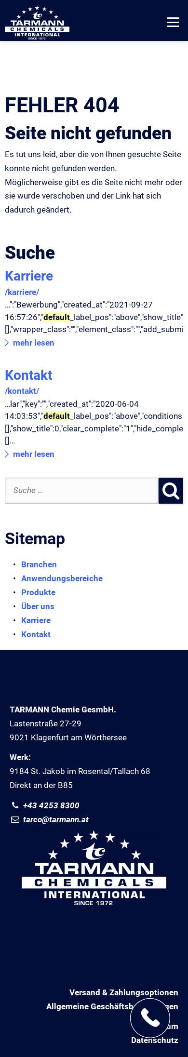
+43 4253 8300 (50, 805)
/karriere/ (22, 292)
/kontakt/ (22, 391)
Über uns (37, 606)
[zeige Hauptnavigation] (174, 22)
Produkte (38, 592)
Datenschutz (154, 1040)
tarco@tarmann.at (55, 819)
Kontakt (28, 375)
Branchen (39, 564)
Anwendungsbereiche (62, 578)
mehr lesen (33, 343)
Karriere (29, 276)
